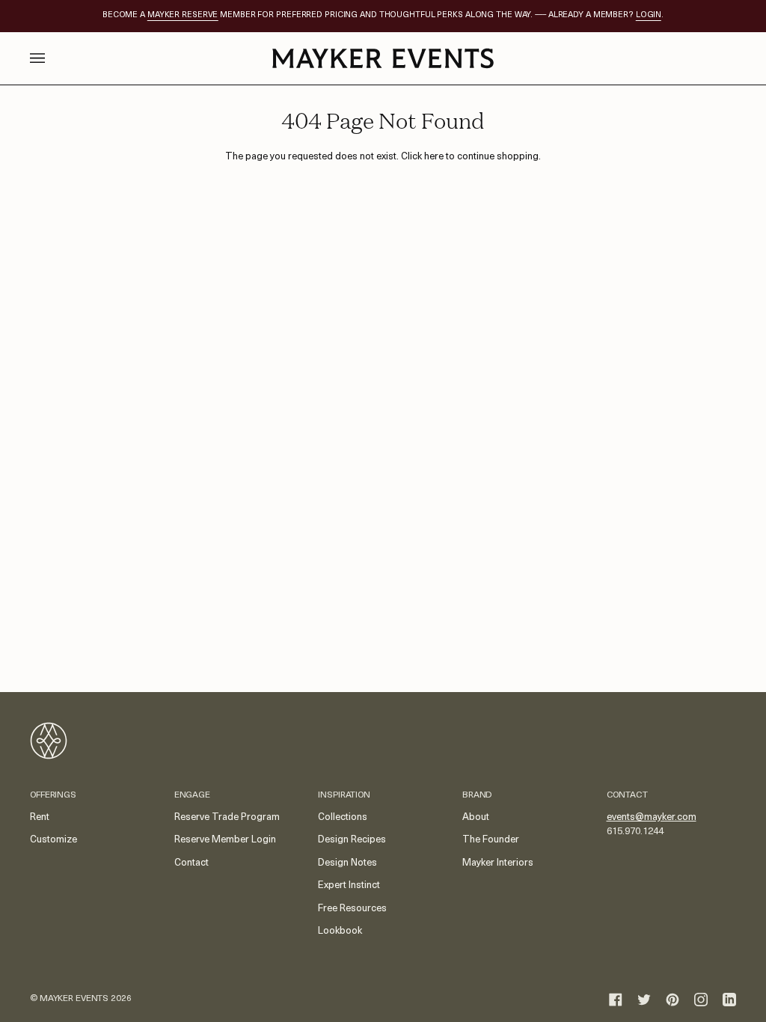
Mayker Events (74, 998)
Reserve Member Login (225, 840)
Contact (191, 863)
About (475, 817)
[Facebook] (615, 999)
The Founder (490, 840)
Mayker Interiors (497, 863)
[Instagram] (701, 999)
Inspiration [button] (344, 795)
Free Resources (352, 909)
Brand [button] (476, 795)
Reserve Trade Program (227, 817)
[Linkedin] (729, 999)
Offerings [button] (53, 795)
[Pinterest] (672, 999)
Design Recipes (352, 840)
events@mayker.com (651, 817)
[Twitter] (644, 999)
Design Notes (347, 863)
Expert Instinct (349, 885)
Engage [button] (192, 795)
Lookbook (340, 931)
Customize (53, 840)
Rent (39, 817)
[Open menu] (52, 58)
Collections (342, 817)
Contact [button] (627, 795)
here (434, 157)
